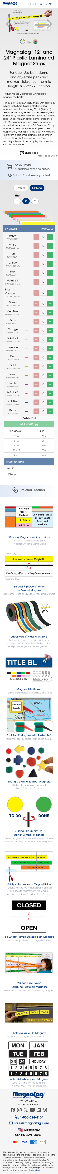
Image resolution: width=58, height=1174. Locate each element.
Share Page (31, 152)
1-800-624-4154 (31, 1117)
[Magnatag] (29, 1095)
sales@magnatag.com (31, 1123)
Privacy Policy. (35, 1170)
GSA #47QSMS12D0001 (29, 1134)
